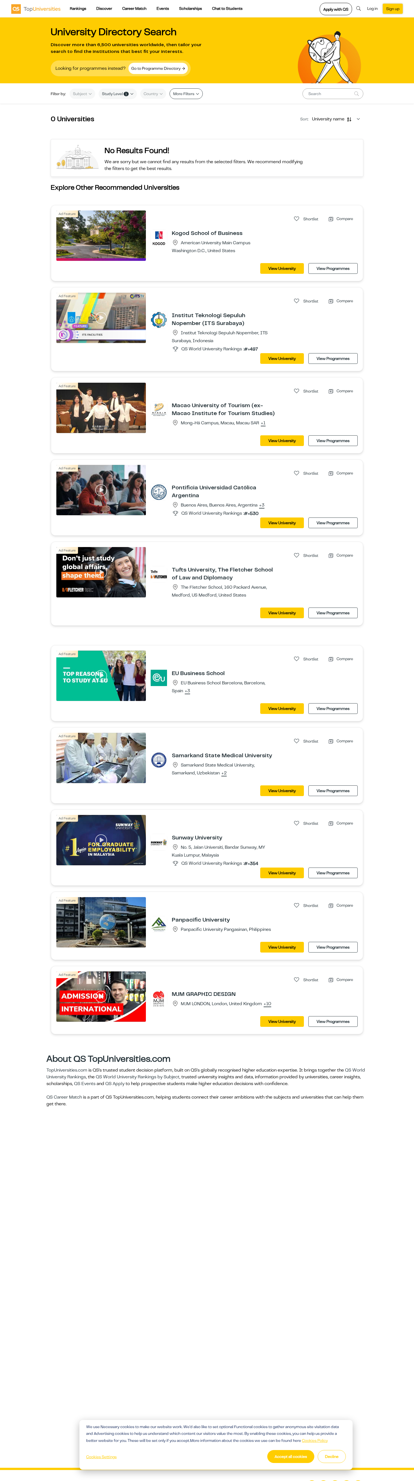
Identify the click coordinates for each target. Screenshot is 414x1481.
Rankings (78, 8)
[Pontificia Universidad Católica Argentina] (159, 492)
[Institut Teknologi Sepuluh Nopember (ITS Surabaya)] (159, 319)
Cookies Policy (315, 1440)
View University (282, 268)
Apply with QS (335, 9)
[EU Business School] (159, 677)
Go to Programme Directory (156, 68)
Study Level (114, 93)
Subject (80, 93)
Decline (332, 1456)
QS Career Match (64, 1097)
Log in (372, 8)
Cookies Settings (101, 1456)
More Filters (184, 93)
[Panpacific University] (159, 924)
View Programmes (333, 268)
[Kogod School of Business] (159, 237)
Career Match (134, 8)
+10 (267, 1004)
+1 (263, 423)
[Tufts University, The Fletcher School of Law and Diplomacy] (159, 574)
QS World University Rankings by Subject (137, 1077)
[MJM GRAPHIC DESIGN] (159, 998)
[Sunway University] (159, 842)
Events (163, 8)
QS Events (84, 1083)
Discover (104, 8)
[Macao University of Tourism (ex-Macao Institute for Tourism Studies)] (159, 410)
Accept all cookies (291, 1456)
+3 (261, 505)
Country (151, 93)
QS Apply (114, 1083)
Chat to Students (227, 8)
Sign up (392, 8)
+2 (224, 773)
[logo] (36, 9)
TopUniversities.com (66, 1070)
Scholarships (190, 8)
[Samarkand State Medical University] (159, 760)
